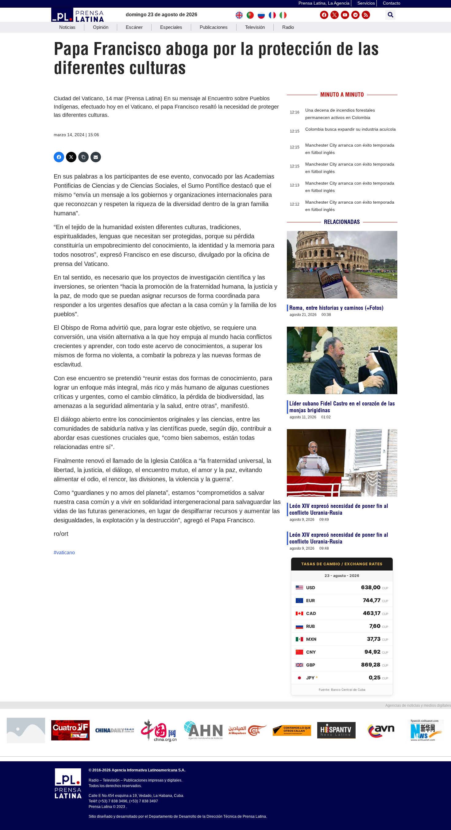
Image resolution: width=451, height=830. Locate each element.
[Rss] (366, 15)
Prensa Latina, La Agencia (324, 3)
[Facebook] (324, 15)
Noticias (67, 27)
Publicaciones (214, 27)
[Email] (96, 157)
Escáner (134, 27)
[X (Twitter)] (71, 157)
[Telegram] (355, 15)
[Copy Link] (83, 157)
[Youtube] (345, 15)
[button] (390, 15)
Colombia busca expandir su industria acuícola (350, 129)
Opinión (100, 27)
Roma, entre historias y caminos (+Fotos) (336, 307)
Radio (288, 27)
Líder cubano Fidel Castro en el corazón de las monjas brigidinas (342, 407)
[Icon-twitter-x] (334, 15)
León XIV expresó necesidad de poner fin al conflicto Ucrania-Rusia (338, 509)
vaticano (65, 552)
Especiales (171, 27)
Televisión (255, 27)
